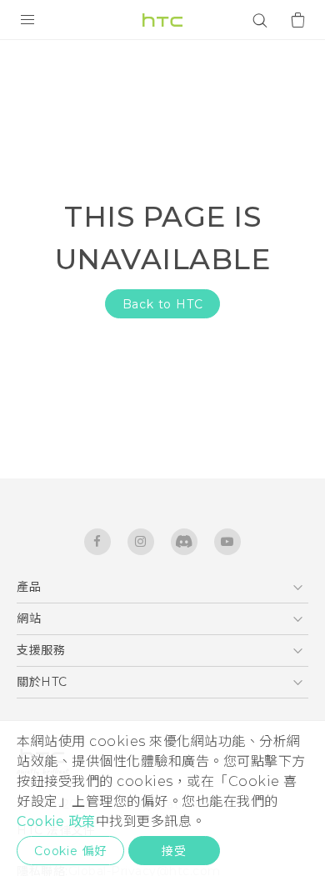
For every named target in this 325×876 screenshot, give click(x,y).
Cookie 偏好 (70, 850)
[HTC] (162, 20)
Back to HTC (162, 304)
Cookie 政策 (56, 821)
